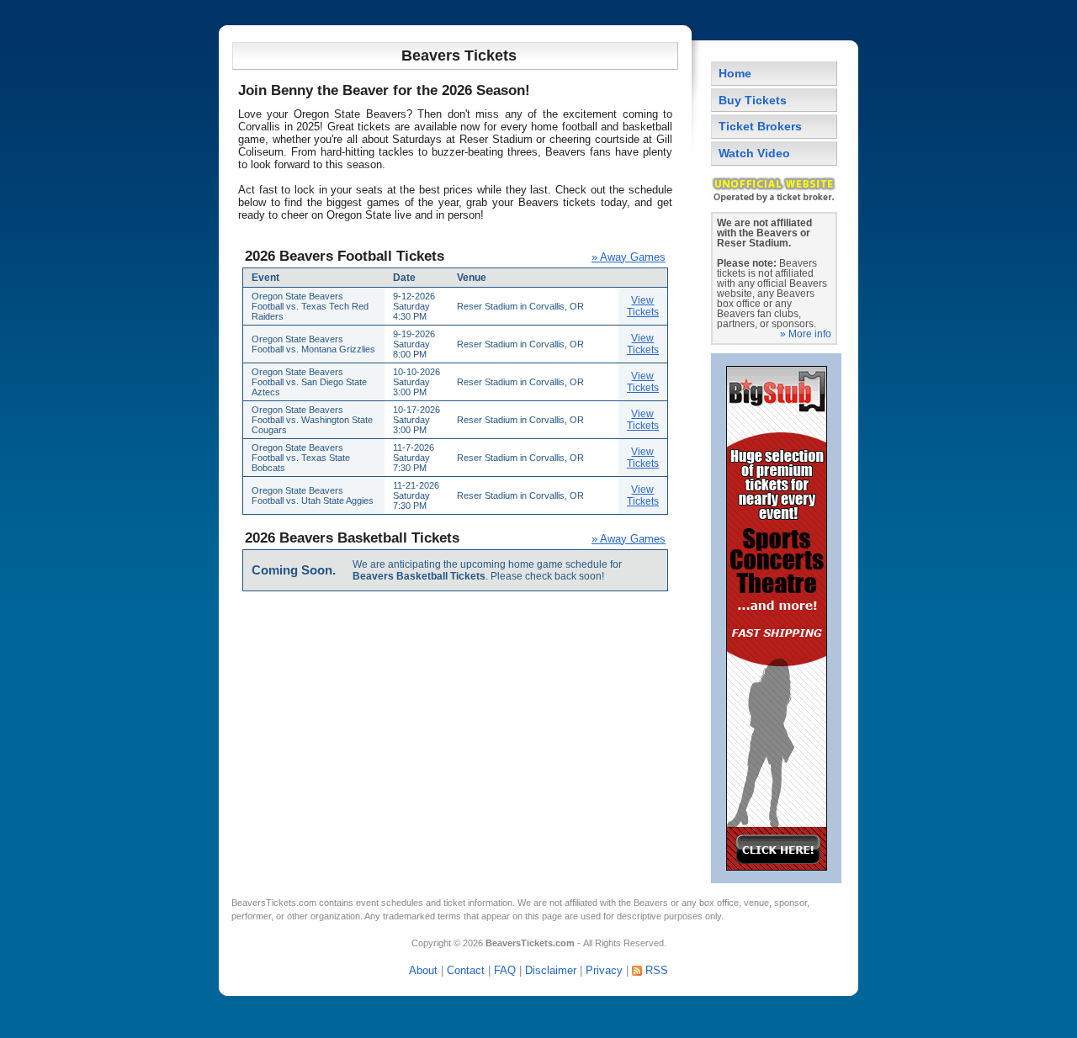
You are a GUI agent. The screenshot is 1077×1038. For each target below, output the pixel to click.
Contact (466, 970)
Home (735, 73)
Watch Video (754, 153)
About (423, 970)
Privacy (604, 970)
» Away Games (629, 257)
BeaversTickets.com (273, 903)
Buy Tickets (753, 100)
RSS (656, 970)
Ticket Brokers (760, 126)
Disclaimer (550, 970)
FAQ (505, 970)
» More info (805, 334)
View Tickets (643, 306)
